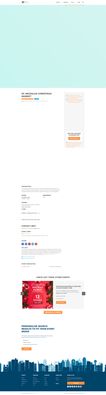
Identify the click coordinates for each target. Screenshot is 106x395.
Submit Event (24, 379)
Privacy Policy (77, 393)
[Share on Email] (36, 244)
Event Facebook (26, 233)
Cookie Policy (82, 393)
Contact (45, 381)
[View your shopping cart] (82, 2)
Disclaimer (65, 393)
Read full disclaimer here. (50, 254)
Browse (23, 377)
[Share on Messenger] (26, 244)
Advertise (57, 379)
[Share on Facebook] (23, 244)
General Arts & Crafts (27, 98)
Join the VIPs (35, 379)
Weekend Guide (24, 381)
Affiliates (46, 383)
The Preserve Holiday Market (55, 266)
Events (58, 2)
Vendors (65, 2)
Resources (35, 383)
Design (57, 377)
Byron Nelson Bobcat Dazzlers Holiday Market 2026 (68, 287)
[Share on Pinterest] (29, 244)
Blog (72, 2)
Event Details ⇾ (61, 302)
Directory (34, 377)
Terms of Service (71, 393)
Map (22, 385)
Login (78, 2)
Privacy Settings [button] (34, 393)
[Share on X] (32, 244)
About (45, 377)
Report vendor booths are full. (28, 258)
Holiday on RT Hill (26, 266)
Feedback (46, 385)
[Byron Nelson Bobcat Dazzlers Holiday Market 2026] (37, 295)
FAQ (45, 379)
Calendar (23, 383)
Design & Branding (36, 381)
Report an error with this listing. (28, 256)
